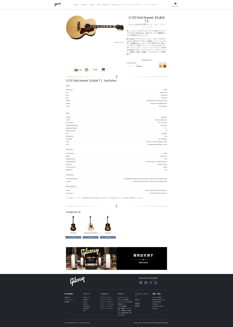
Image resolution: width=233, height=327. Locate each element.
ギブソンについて (69, 299)
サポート (154, 4)
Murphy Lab (155, 304)
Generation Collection (157, 306)
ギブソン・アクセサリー (107, 301)
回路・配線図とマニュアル (124, 308)
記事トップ (138, 299)
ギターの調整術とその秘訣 (124, 310)
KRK (84, 310)
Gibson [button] (76, 4)
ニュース (137, 301)
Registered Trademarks (162, 322)
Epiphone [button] (84, 4)
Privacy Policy (138, 322)
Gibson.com (86, 297)
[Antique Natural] (160, 66)
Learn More (73, 237)
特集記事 (137, 303)
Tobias (99, 4)
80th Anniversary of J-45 (158, 299)
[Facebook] (140, 283)
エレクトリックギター (106, 297)
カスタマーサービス (123, 297)
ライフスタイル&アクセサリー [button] (131, 4)
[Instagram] (150, 283)
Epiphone (85, 299)
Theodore (154, 308)
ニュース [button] (146, 4)
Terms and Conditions (149, 322)
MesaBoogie (115, 4)
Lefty (130, 66)
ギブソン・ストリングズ (107, 308)
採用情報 (67, 301)
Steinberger (86, 308)
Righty (139, 66)
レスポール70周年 (156, 297)
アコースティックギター (107, 299)
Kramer (85, 301)
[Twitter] (145, 283)
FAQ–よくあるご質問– (123, 299)
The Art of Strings (156, 301)
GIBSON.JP (67, 297)
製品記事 (137, 306)
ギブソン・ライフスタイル (107, 304)
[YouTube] (155, 283)
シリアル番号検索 (122, 306)
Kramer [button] (91, 4)
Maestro (105, 4)
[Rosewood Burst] (164, 66)
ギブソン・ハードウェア (107, 306)
